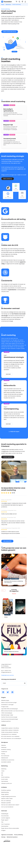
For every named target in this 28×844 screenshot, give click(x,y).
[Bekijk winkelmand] (16, 1)
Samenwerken (4, 826)
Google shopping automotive (8, 796)
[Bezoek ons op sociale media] (3, 692)
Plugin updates (5, 794)
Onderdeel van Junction (7, 675)
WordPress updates (6, 790)
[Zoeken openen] (19, 1)
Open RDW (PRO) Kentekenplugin (9, 708)
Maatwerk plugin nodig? (7, 715)
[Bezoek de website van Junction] (6, 841)
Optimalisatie (4, 781)
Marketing (8, 4)
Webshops (3, 747)
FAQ (2, 822)
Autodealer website (6, 762)
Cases (2, 771)
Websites (3, 745)
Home (2, 4)
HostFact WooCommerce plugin (9, 717)
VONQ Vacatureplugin (6, 713)
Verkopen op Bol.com (6, 783)
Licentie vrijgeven (5, 818)
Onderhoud (4, 751)
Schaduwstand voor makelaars (9, 734)
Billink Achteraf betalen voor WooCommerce (12, 711)
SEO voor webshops (6, 800)
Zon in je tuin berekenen (7, 807)
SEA (2, 775)
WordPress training (6, 749)
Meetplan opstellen (6, 802)
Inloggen (3, 830)
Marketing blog (5, 792)
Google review (4, 706)
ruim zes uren (10, 68)
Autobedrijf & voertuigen (7, 704)
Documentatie (5, 815)
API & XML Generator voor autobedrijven (11, 738)
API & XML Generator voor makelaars (10, 736)
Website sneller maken (7, 798)
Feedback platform (6, 721)
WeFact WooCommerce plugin (9, 702)
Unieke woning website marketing (9, 732)
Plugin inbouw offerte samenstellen (10, 828)
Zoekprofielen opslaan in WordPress (10, 728)
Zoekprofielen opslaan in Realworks (10, 730)
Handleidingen (4, 813)
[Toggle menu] (22, 1)
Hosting (3, 753)
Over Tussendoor (5, 824)
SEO (2, 773)
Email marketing (5, 777)
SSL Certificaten (5, 755)
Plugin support (4, 820)
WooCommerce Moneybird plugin (9, 719)
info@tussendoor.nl (6, 672)
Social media (4, 779)
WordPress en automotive (7, 760)
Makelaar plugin (5, 700)
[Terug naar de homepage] (6, 2)
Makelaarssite (4, 757)
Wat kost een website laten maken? (10, 804)
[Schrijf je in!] (25, 683)
